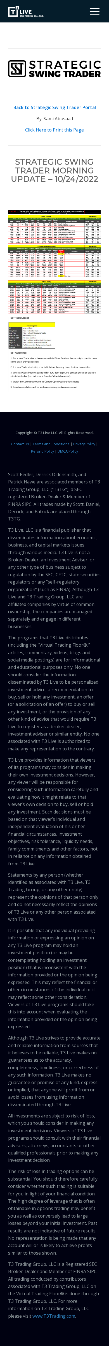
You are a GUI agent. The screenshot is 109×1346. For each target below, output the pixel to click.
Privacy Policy (84, 443)
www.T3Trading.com (53, 1316)
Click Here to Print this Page (54, 130)
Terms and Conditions (51, 443)
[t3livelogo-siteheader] (26, 11)
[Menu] (91, 11)
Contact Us (20, 443)
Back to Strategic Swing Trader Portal (54, 107)
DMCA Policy (68, 451)
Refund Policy (42, 451)
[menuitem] (92, 11)
